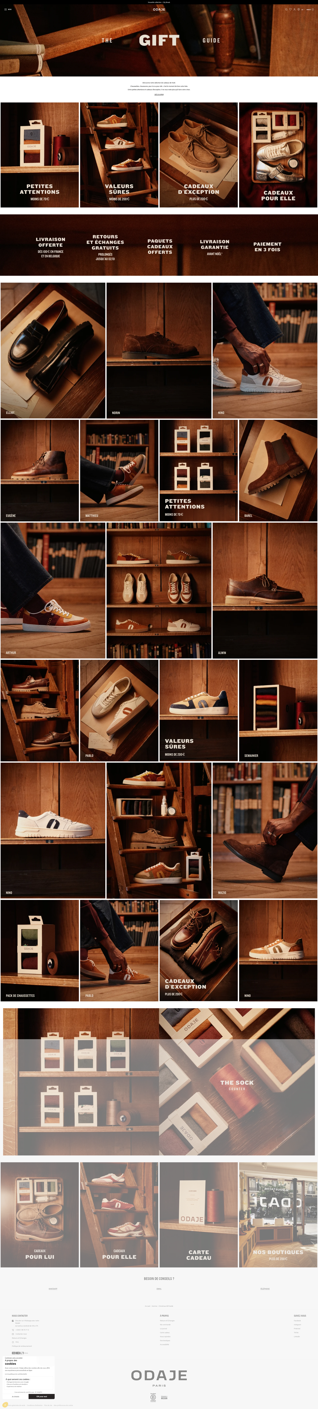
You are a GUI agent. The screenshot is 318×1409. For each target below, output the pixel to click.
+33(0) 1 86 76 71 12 (22, 1330)
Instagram (297, 1324)
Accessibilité (164, 1344)
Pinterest (297, 1328)
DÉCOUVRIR (159, 94)
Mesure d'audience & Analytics (17, 1384)
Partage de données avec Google (18, 1382)
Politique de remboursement (22, 1346)
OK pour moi (41, 1396)
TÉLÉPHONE (265, 1288)
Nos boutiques (165, 1340)
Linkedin (297, 1336)
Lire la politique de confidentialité (16, 1374)
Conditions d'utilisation (34, 1405)
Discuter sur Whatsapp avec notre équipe (27, 1323)
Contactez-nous (21, 1334)
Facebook (297, 1320)
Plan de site (48, 1405)
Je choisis (15, 1396)
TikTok (296, 1332)
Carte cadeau (165, 1332)
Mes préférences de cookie (63, 1405)
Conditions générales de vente (14, 1405)
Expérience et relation (14, 1386)
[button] (5, 1405)
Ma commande (165, 1324)
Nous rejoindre (165, 1336)
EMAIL (159, 1288)
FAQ (17, 1342)
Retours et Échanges (19, 1338)
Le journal (163, 1328)
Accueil (148, 1306)
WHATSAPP (53, 1288)
